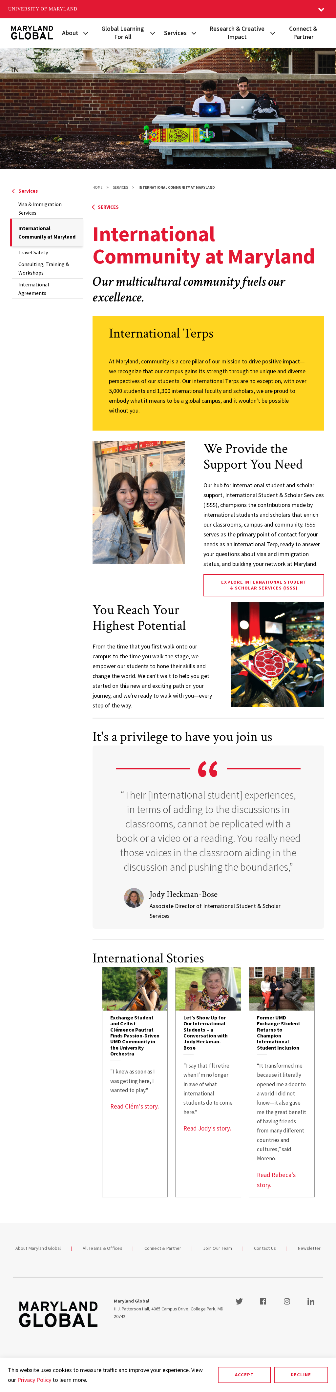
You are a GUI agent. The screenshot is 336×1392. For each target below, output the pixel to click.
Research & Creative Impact (236, 33)
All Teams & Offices (102, 1248)
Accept (244, 1375)
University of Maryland (42, 9)
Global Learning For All (122, 33)
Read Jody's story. (207, 1128)
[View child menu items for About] (85, 32)
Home (97, 187)
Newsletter (309, 1248)
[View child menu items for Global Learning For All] (152, 32)
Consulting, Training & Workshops (43, 268)
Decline (301, 1375)
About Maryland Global (38, 1248)
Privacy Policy (34, 1379)
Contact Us (265, 1248)
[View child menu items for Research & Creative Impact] (273, 32)
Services (175, 33)
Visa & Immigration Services (40, 208)
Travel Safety (33, 252)
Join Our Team (217, 1248)
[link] (135, 1082)
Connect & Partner (303, 33)
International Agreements (33, 288)
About (70, 33)
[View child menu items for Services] (194, 32)
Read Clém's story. (134, 1106)
